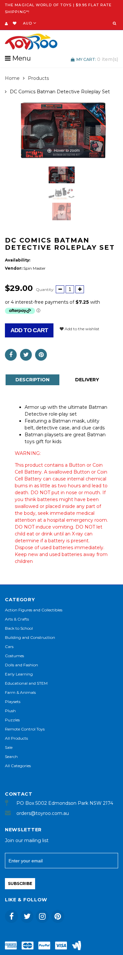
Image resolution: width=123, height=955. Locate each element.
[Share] (11, 355)
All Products (16, 738)
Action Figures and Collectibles (33, 609)
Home (12, 78)
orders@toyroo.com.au (42, 813)
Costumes (14, 655)
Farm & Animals (20, 692)
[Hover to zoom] (63, 130)
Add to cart (29, 330)
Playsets (12, 701)
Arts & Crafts (17, 619)
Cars (9, 646)
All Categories (18, 765)
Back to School (19, 628)
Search (11, 756)
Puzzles (12, 719)
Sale (8, 747)
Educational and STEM (26, 683)
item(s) (97, 59)
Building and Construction (30, 637)
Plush (10, 710)
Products (38, 78)
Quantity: (45, 289)
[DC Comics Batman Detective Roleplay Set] (62, 175)
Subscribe (20, 883)
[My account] (6, 23)
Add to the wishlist (81, 328)
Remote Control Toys (25, 729)
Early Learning (19, 674)
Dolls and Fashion (21, 664)
